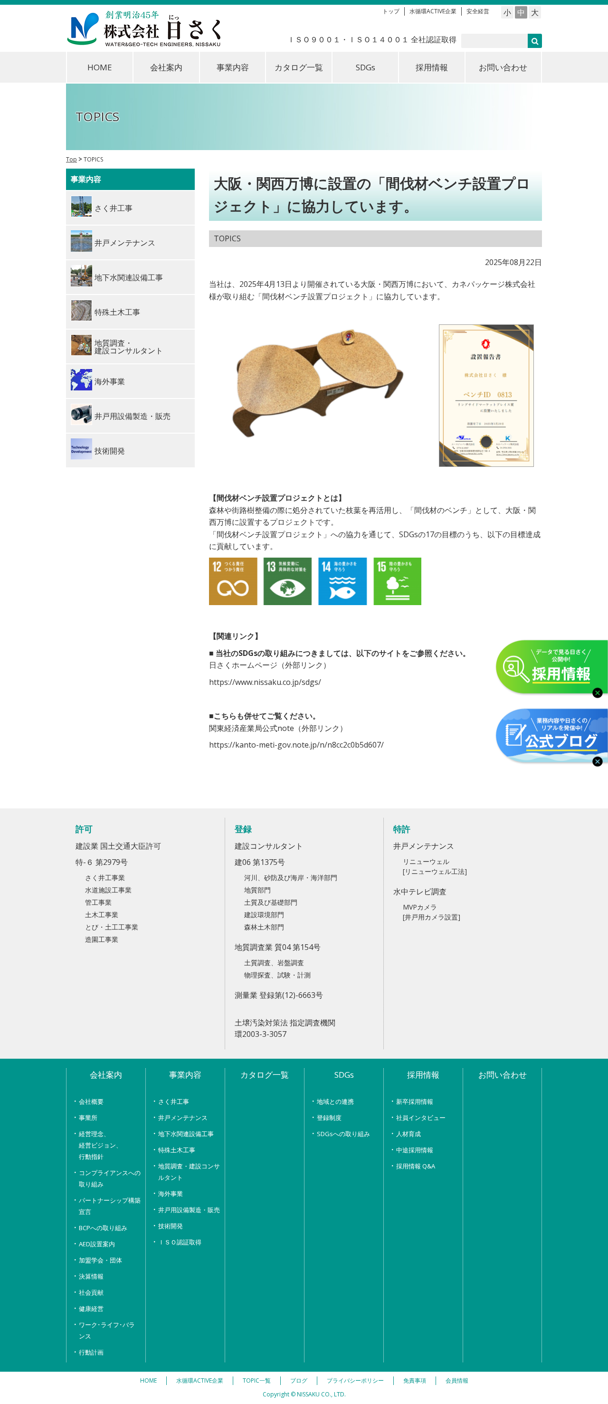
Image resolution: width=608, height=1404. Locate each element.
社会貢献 (91, 1292)
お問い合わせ (503, 67)
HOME (99, 67)
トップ (390, 11)
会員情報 (457, 1380)
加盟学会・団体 (100, 1260)
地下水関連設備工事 (186, 1133)
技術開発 (170, 1226)
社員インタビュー (421, 1117)
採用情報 (432, 67)
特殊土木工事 (176, 1150)
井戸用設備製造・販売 (189, 1209)
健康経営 (91, 1308)
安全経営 (477, 11)
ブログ (298, 1380)
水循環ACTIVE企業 (432, 11)
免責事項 (414, 1380)
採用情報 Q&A (415, 1166)
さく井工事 (173, 1101)
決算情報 (91, 1276)
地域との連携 (335, 1101)
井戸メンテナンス (183, 1117)
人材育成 (408, 1133)
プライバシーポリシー (355, 1380)
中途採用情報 (414, 1150)
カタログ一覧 (299, 67)
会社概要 (91, 1101)
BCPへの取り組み (103, 1228)
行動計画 (91, 1352)
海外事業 (170, 1193)
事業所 (88, 1117)
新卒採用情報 (414, 1101)
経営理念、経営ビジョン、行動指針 (100, 1145)
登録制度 (329, 1117)
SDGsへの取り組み (343, 1133)
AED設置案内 (97, 1244)
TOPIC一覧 (257, 1380)
